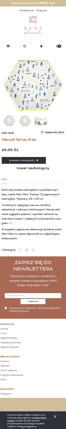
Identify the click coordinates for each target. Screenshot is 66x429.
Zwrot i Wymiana (8, 370)
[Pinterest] (33, 250)
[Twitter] (27, 250)
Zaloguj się (5, 393)
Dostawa (4, 361)
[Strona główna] (33, 25)
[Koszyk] (57, 46)
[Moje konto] (41, 46)
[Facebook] (20, 250)
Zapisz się (33, 301)
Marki (3, 379)
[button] (8, 46)
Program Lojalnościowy (11, 375)
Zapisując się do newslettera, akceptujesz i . (35, 309)
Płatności (5, 366)
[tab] (4, 179)
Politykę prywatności (19, 311)
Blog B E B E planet (9, 347)
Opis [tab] (4, 179)
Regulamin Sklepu (9, 338)
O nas (3, 333)
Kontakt (4, 329)
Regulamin (55, 308)
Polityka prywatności (10, 342)
